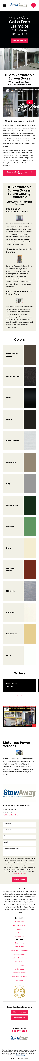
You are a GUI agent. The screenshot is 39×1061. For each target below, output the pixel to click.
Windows (19, 980)
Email (6, 842)
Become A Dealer (19, 925)
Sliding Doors (19, 969)
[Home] (18, 5)
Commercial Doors (19, 973)
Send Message (19, 879)
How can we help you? (11, 848)
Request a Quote (19, 41)
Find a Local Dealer (19, 1018)
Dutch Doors (19, 965)
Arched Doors (19, 962)
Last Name (7, 830)
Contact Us (19, 937)
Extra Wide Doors (19, 954)
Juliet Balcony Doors (19, 958)
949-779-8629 (19, 1031)
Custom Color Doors (19, 977)
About (19, 929)
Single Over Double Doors (19, 950)
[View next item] (21, 696)
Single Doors (19, 943)
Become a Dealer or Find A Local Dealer (19, 173)
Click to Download (19, 1012)
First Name (7, 824)
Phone (6, 836)
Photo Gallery (19, 922)
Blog (19, 933)
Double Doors (19, 947)
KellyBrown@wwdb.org (11, 815)
